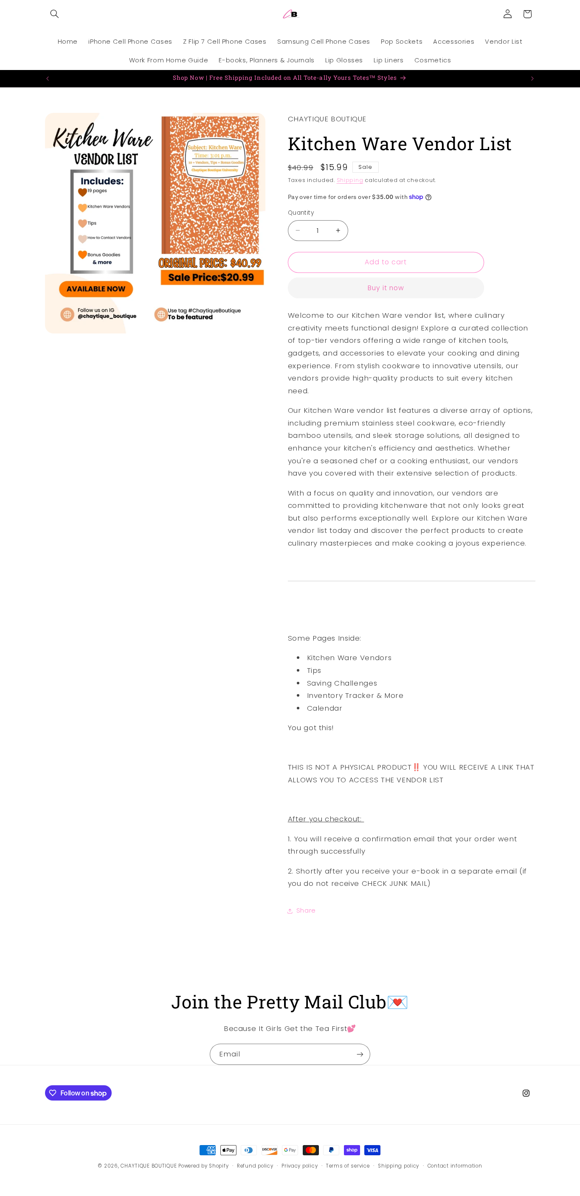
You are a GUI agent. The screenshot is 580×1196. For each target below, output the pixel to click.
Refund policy (255, 1165)
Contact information (455, 1165)
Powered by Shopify (203, 1165)
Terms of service (348, 1165)
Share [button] (306, 911)
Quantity (301, 213)
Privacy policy (300, 1165)
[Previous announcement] (47, 78)
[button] (55, 14)
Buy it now (386, 288)
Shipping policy (398, 1165)
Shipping (350, 180)
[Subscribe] (360, 1054)
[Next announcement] (532, 78)
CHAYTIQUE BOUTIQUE (149, 1165)
